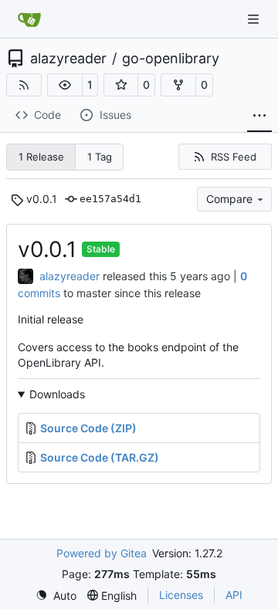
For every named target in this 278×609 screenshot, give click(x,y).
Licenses (181, 594)
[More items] (259, 116)
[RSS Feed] (24, 84)
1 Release (41, 157)
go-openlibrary (170, 58)
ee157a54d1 (110, 199)
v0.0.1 (41, 198)
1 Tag (99, 157)
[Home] (29, 19)
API (233, 594)
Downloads (57, 394)
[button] (65, 84)
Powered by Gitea (101, 553)
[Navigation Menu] (254, 19)
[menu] (56, 595)
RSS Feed (233, 157)
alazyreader (68, 58)
